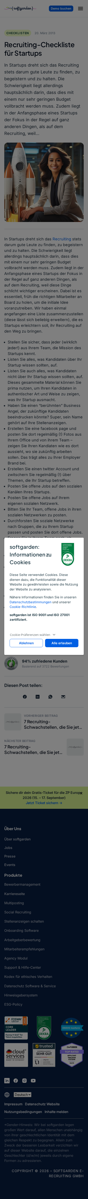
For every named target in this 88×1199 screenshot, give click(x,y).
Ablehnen (26, 643)
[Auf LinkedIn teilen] (37, 696)
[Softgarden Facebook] (15, 1080)
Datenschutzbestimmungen (30, 602)
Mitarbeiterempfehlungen (24, 949)
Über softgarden (17, 839)
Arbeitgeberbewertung (22, 940)
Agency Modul (16, 958)
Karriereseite (14, 894)
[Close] (81, 793)
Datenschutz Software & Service (30, 986)
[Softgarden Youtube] (33, 1080)
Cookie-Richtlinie (23, 607)
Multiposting (14, 903)
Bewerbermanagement (22, 884)
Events (9, 865)
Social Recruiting (17, 912)
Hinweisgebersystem (21, 995)
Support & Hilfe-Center (22, 967)
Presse (9, 856)
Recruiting (62, 239)
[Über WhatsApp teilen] (50, 696)
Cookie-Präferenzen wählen (30, 634)
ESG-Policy (13, 1004)
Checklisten (17, 33)
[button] (80, 9)
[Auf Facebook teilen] (25, 696)
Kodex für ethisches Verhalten (28, 976)
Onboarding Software (21, 930)
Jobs (8, 848)
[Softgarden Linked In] (7, 1080)
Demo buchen (61, 8)
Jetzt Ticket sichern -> (44, 803)
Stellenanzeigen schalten (24, 921)
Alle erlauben (61, 643)
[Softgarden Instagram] (24, 1080)
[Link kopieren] (63, 696)
